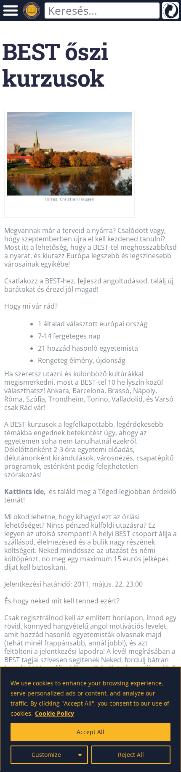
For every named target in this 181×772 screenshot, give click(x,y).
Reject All (131, 755)
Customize (46, 755)
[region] (90, 718)
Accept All (90, 732)
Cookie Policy (54, 713)
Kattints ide (24, 491)
